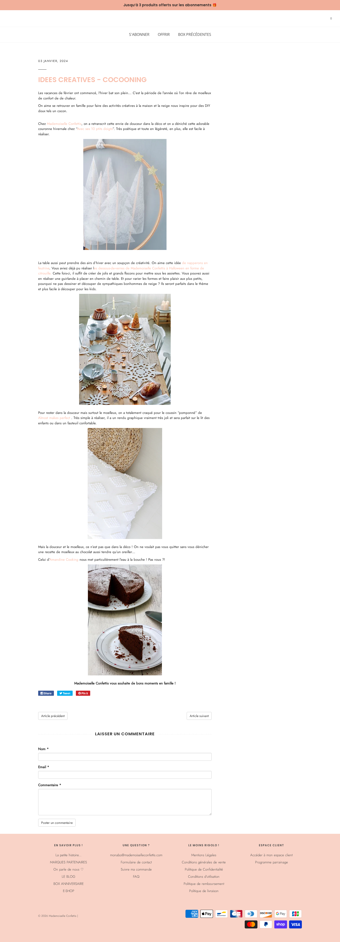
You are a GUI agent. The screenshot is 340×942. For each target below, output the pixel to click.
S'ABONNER (139, 34)
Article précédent (53, 716)
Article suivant (199, 716)
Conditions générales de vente (204, 862)
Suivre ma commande (136, 869)
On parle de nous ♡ (68, 869)
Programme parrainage (271, 862)
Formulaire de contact (136, 862)
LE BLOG (68, 876)
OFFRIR (164, 34)
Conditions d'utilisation (203, 876)
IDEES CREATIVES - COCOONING (92, 80)
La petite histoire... (68, 855)
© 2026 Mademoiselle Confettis (57, 916)
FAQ (136, 876)
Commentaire (49, 785)
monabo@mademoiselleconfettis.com (136, 855)
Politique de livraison (204, 890)
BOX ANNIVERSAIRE (68, 883)
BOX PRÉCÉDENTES (194, 34)
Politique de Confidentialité (204, 869)
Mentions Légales (203, 855)
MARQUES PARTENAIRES (68, 862)
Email (43, 767)
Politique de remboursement (204, 883)
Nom (43, 748)
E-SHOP (68, 890)
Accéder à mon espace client (271, 855)
